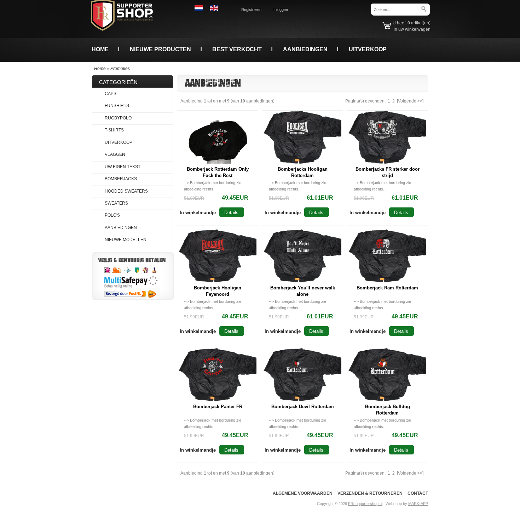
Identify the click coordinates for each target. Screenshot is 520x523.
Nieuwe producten (160, 49)
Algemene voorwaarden (303, 493)
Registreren (251, 9)
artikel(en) (419, 22)
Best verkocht (237, 49)
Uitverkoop (368, 49)
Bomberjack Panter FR (217, 406)
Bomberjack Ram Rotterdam (387, 287)
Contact (418, 493)
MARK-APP (418, 503)
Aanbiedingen (305, 49)
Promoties (120, 68)
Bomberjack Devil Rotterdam (302, 406)
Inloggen (280, 9)
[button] (198, 212)
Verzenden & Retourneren (370, 493)
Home (100, 49)
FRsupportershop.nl (365, 503)
